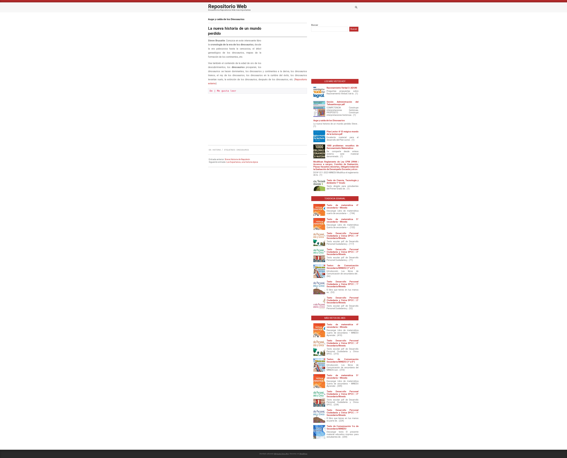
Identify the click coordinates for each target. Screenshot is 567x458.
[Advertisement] (285, 45)
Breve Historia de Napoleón (237, 159)
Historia (216, 150)
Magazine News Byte (281, 453)
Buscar (314, 25)
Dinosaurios (243, 150)
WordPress (303, 453)
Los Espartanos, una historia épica (242, 162)
